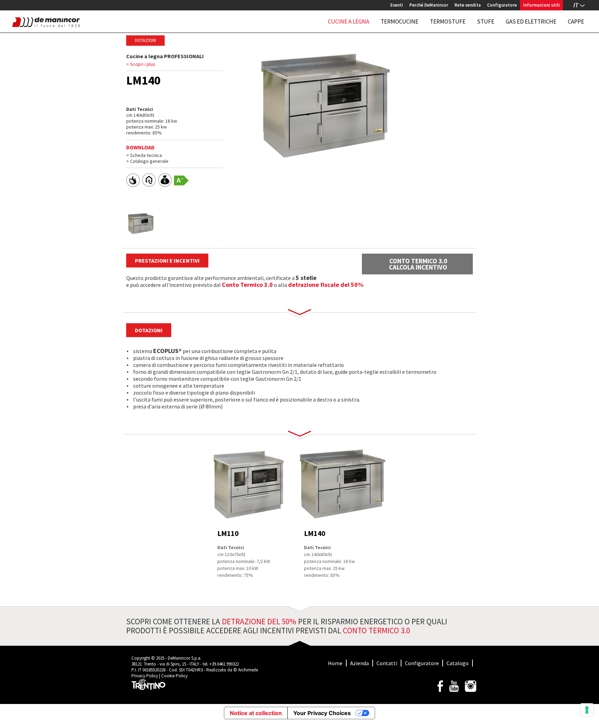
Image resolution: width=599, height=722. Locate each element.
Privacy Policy (144, 676)
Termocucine (399, 21)
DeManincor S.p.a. (184, 658)
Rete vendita (467, 5)
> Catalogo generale (147, 161)
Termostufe (448, 21)
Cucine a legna (348, 21)
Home (335, 663)
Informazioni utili (541, 5)
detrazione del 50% (259, 621)
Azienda (359, 663)
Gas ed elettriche (531, 21)
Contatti (386, 663)
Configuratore (502, 5)
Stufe (485, 21)
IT (575, 5)
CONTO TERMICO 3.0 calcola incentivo (418, 264)
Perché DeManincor (428, 5)
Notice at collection (256, 713)
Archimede (248, 670)
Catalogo (457, 663)
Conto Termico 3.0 (247, 285)
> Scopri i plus (140, 64)
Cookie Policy (174, 676)
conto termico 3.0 (376, 630)
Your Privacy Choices (322, 713)
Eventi (396, 5)
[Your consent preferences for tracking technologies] (586, 709)
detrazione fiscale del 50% (325, 285)
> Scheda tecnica (144, 155)
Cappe (576, 21)
